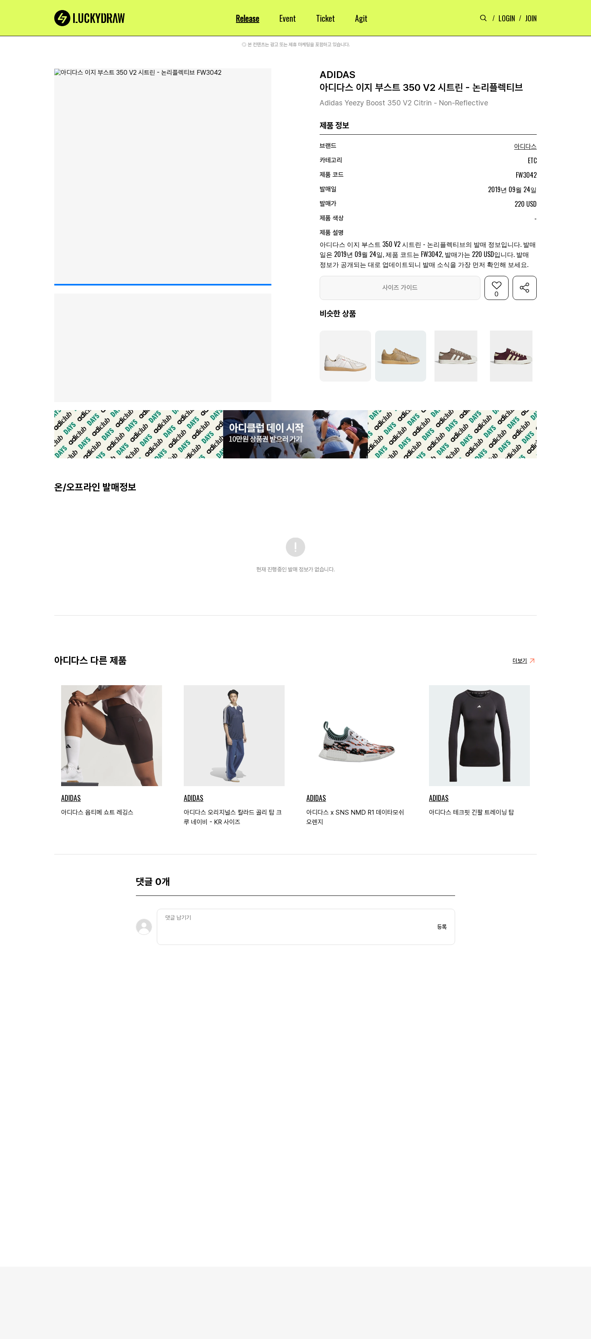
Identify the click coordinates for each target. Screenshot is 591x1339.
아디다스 (525, 146)
